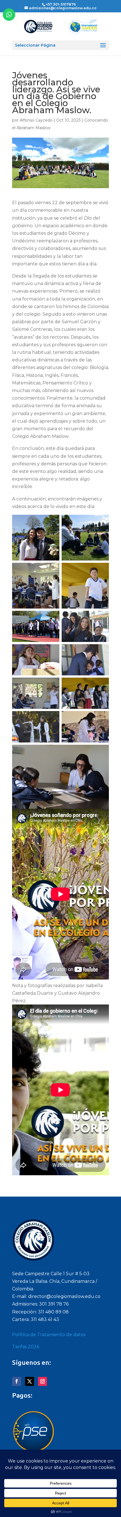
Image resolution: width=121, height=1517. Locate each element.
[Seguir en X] (29, 1381)
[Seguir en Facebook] (16, 1381)
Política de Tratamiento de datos (49, 1334)
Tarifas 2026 (25, 1346)
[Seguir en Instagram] (42, 1381)
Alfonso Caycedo (36, 120)
